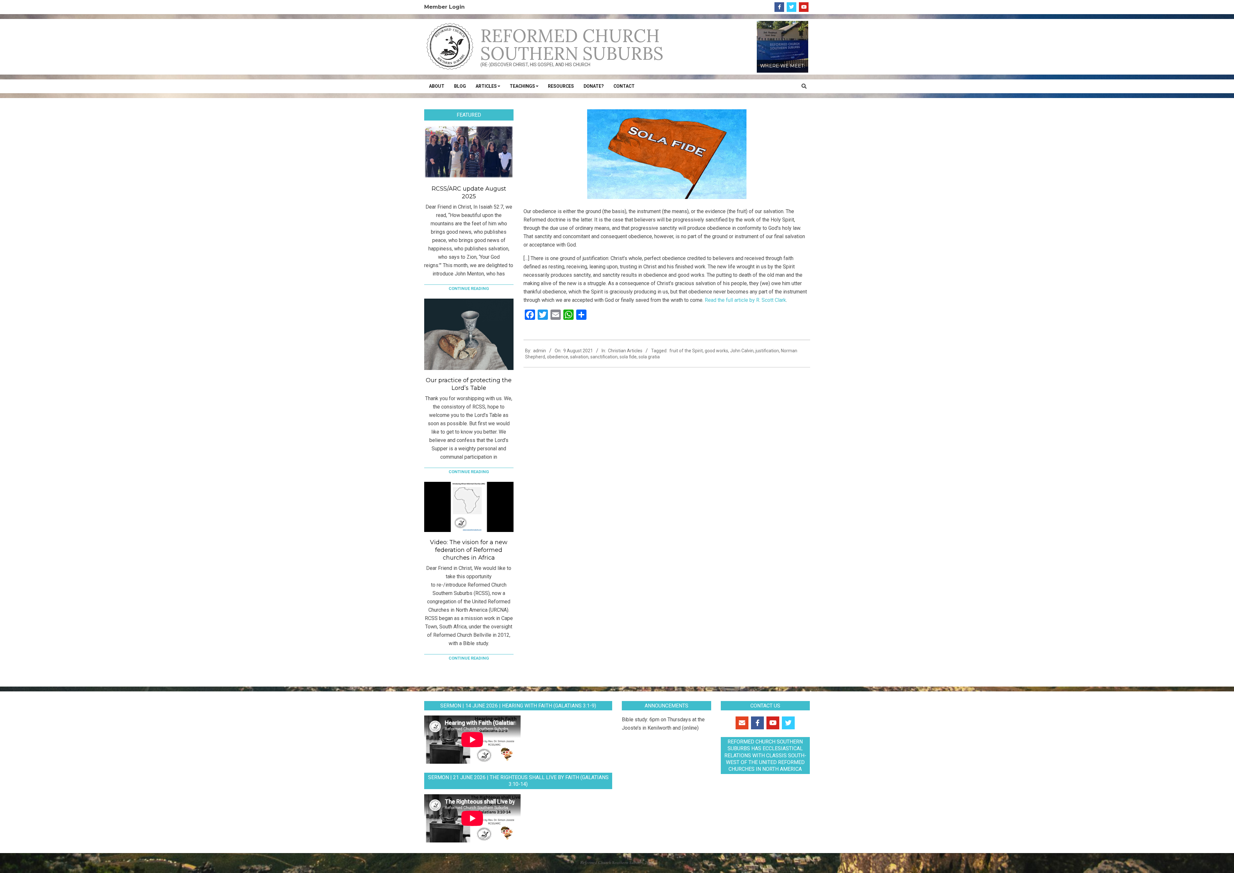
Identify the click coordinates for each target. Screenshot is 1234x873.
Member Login (444, 7)
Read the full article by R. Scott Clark (745, 300)
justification (767, 350)
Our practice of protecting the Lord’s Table (469, 384)
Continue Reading (469, 288)
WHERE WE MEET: (782, 66)
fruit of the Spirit (686, 350)
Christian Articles (625, 350)
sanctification (604, 356)
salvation (579, 356)
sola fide (628, 356)
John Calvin (742, 350)
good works (716, 350)
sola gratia (649, 356)
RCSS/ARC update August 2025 (469, 192)
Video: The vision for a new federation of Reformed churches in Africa (468, 550)
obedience (557, 356)
